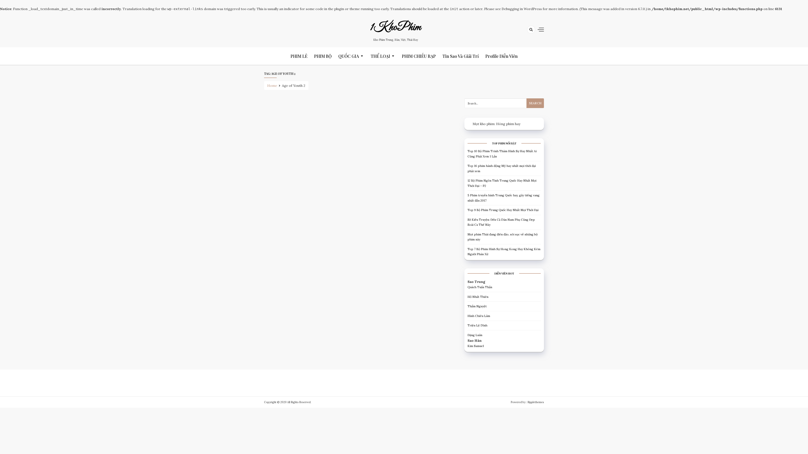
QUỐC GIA (348, 56)
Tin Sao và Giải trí (461, 56)
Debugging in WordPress (522, 9)
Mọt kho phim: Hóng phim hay (496, 124)
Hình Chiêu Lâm (479, 316)
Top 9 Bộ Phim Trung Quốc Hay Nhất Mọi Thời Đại (503, 210)
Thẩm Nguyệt (477, 306)
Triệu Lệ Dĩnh (477, 325)
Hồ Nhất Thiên (478, 297)
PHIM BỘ (323, 56)
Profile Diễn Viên (501, 56)
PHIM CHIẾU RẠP (419, 56)
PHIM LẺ (299, 56)
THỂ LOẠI (380, 56)
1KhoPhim (395, 27)
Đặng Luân (475, 335)
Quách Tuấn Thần (480, 287)
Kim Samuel (476, 346)
